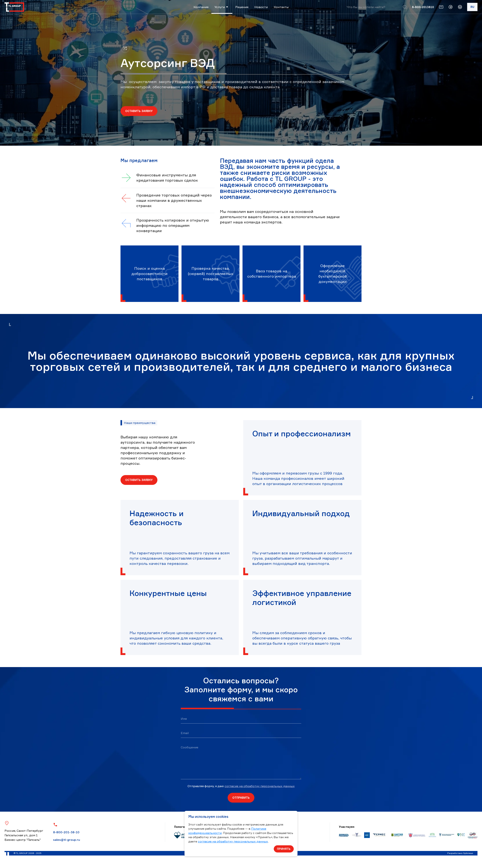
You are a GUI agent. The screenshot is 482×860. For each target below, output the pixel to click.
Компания (201, 7)
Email (185, 733)
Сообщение (189, 747)
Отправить (241, 797)
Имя (184, 719)
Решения (241, 7)
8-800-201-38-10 (66, 832)
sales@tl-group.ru (66, 840)
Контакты (281, 7)
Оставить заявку (139, 111)
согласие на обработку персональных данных (260, 786)
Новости (261, 7)
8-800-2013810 (423, 7)
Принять (284, 848)
